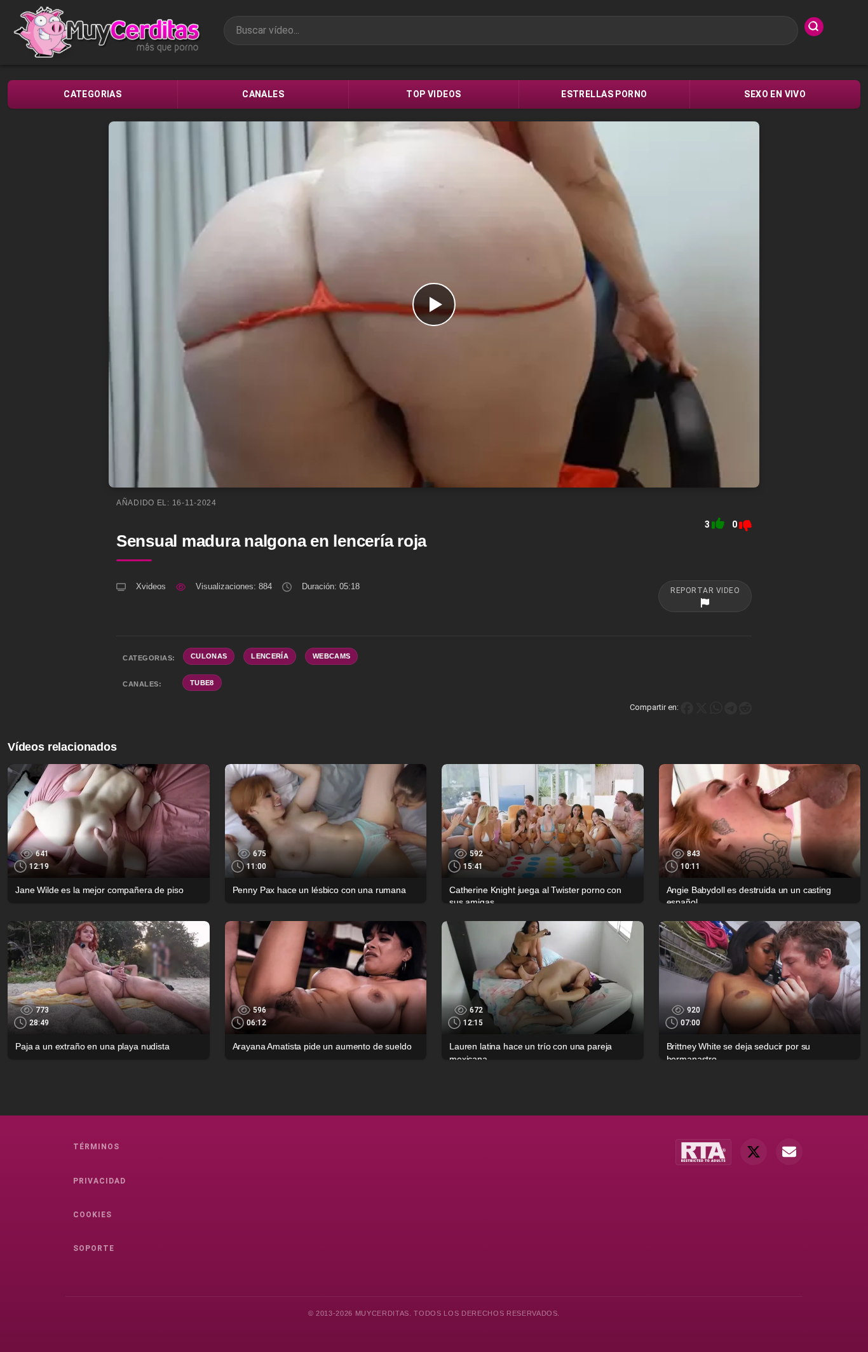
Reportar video (705, 590)
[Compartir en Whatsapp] (716, 707)
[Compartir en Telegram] (730, 707)
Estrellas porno (604, 94)
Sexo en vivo (775, 94)
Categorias (92, 94)
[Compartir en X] (701, 707)
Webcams (331, 656)
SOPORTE (93, 1248)
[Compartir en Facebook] (687, 707)
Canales (263, 94)
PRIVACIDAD (99, 1181)
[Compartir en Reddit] (745, 707)
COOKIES (92, 1214)
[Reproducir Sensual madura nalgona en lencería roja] (434, 304)
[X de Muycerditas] (753, 1151)
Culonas (209, 656)
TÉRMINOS (96, 1146)
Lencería (269, 656)
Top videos (433, 94)
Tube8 (202, 682)
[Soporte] (789, 1151)
